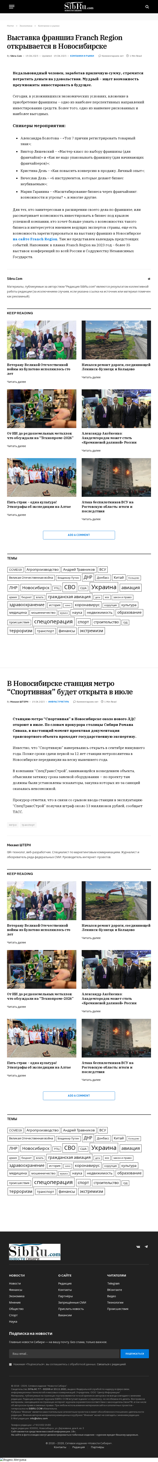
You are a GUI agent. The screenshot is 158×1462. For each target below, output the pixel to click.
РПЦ (56, 588)
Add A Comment (79, 535)
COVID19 (15, 569)
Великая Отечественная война (31, 577)
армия (13, 597)
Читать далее (16, 381)
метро (13, 825)
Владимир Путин (68, 577)
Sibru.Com (16, 55)
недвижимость (100, 613)
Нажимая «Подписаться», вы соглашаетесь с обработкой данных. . (69, 1364)
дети (97, 597)
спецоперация (53, 621)
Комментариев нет (113, 55)
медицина (18, 613)
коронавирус (87, 605)
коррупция (110, 605)
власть (40, 597)
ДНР (88, 577)
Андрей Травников (79, 570)
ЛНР (13, 588)
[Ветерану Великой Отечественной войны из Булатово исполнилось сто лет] (41, 340)
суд (125, 622)
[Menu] (11, 6)
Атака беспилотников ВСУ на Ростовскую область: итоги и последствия (108, 506)
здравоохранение (26, 605)
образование (129, 612)
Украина (103, 587)
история (54, 605)
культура (129, 605)
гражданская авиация (69, 597)
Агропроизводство (43, 570)
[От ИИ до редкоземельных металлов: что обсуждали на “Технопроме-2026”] (41, 408)
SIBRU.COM (35, 1408)
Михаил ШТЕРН (19, 701)
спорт (83, 622)
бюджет (26, 597)
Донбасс (103, 577)
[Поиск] (147, 6)
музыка (64, 613)
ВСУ (102, 570)
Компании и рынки (82, 55)
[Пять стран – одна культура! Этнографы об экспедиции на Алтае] (41, 477)
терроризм (20, 630)
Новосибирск (36, 587)
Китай (119, 577)
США (83, 588)
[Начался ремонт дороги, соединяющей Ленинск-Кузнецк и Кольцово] (116, 340)
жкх (107, 597)
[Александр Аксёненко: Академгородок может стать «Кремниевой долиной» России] (116, 408)
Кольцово (133, 578)
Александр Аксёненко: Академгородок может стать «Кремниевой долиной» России (109, 437)
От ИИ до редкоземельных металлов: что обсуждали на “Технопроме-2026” (40, 435)
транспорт (45, 631)
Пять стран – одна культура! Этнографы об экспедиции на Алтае (39, 504)
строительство (106, 622)
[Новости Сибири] (79, 6)
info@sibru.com (39, 1418)
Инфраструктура (58, 701)
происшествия (19, 622)
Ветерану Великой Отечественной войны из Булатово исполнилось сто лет (38, 369)
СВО (70, 587)
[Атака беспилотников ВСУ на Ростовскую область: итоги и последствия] (116, 477)
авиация (130, 587)
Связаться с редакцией (111, 1364)
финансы (67, 631)
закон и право (122, 597)
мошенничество (43, 612)
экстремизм (91, 631)
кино (67, 605)
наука (77, 613)
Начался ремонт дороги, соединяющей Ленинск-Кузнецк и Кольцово (116, 367)
